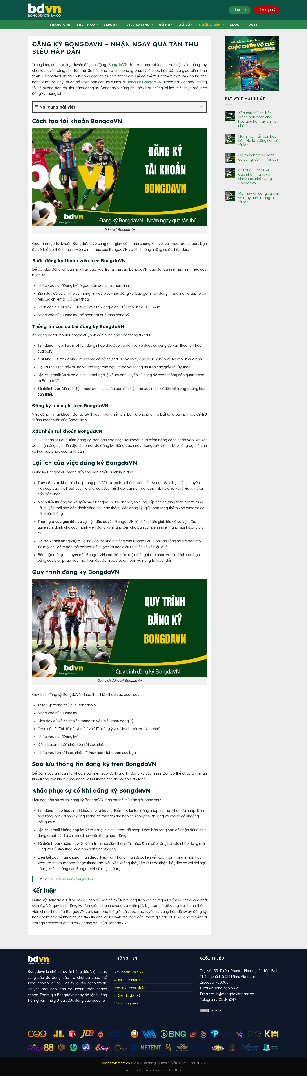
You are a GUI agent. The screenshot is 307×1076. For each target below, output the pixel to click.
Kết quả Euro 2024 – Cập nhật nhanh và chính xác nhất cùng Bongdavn (255, 176)
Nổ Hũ (164, 25)
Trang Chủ (60, 25)
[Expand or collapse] (201, 107)
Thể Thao (85, 25)
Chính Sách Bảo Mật (128, 979)
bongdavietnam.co (116, 1063)
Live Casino (138, 25)
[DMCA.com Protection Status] (211, 1010)
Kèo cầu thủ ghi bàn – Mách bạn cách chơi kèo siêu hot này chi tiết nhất (258, 119)
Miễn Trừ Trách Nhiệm (130, 987)
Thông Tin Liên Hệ (127, 995)
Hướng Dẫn (210, 25)
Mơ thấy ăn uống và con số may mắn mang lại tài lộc (258, 197)
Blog (235, 25)
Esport (111, 25)
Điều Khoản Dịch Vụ (128, 972)
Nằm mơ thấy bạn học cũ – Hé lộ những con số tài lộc (258, 140)
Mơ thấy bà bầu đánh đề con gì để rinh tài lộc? (258, 157)
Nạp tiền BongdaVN (75, 879)
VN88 (253, 25)
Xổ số (184, 25)
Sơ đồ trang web (126, 1003)
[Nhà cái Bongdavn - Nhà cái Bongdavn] (50, 10)
